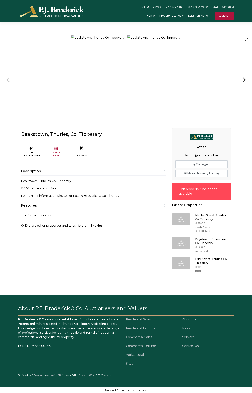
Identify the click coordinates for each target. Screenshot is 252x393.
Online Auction (173, 6)
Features (29, 205)
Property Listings (170, 15)
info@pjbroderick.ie (203, 155)
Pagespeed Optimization (117, 390)
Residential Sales (138, 319)
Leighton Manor (198, 15)
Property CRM (86, 375)
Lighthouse (141, 390)
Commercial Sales (139, 337)
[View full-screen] (246, 39)
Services (157, 6)
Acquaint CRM (55, 375)
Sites (129, 363)
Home (150, 15)
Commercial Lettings (141, 346)
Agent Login (111, 375)
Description (31, 171)
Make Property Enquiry (203, 173)
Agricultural (135, 355)
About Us (189, 319)
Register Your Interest (197, 6)
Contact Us (228, 6)
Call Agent (203, 164)
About (145, 6)
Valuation (224, 15)
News (215, 6)
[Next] (243, 80)
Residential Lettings (140, 328)
